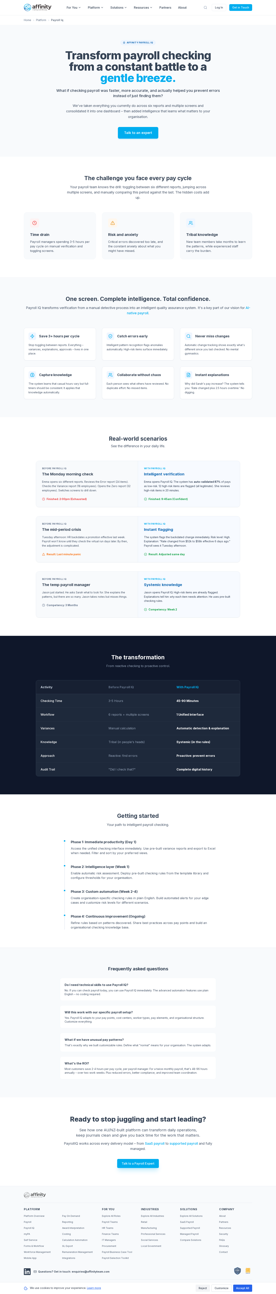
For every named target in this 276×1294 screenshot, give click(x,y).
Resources (141, 7)
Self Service (30, 1240)
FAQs (222, 1240)
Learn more (94, 1287)
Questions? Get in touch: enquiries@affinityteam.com (73, 1271)
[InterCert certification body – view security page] (248, 1271)
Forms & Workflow (34, 1246)
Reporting (67, 1222)
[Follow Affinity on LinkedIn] (27, 1271)
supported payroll (184, 1143)
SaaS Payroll (187, 1222)
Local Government (151, 1246)
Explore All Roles (111, 1216)
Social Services (149, 1240)
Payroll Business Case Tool (117, 1252)
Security (223, 1234)
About (182, 7)
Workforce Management (37, 1252)
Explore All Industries (152, 1216)
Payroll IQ (29, 1228)
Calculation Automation (74, 1240)
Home (27, 20)
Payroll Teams (110, 1222)
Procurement (109, 1246)
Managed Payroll (189, 1234)
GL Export (67, 1246)
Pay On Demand (71, 1216)
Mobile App (30, 1258)
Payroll (27, 1222)
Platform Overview (34, 1216)
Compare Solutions (190, 1240)
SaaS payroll (154, 1143)
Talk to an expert (138, 133)
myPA (27, 1234)
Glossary (224, 1246)
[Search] (205, 7)
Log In (219, 7)
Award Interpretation (73, 1228)
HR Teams (107, 1228)
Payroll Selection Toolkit (115, 1258)
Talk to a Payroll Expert (138, 1163)
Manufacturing (149, 1228)
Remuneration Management (77, 1252)
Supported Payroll (190, 1228)
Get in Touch (240, 7)
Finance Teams (110, 1234)
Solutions (116, 7)
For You (72, 7)
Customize (221, 1288)
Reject (203, 1288)
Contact (223, 1252)
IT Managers (109, 1240)
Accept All (242, 1288)
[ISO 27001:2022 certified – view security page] (237, 1271)
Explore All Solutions (191, 1216)
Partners (165, 7)
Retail (144, 1222)
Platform (94, 7)
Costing (66, 1234)
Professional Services (153, 1234)
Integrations (68, 1258)
